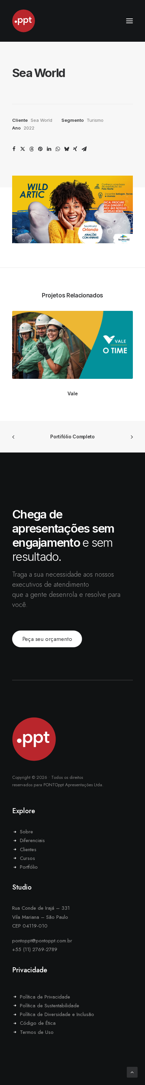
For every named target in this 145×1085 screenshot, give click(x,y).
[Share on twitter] (23, 149)
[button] (129, 21)
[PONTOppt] (72, 21)
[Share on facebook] (14, 149)
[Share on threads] (31, 149)
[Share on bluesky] (66, 149)
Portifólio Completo (72, 436)
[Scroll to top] (132, 1072)
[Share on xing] (75, 149)
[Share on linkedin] (49, 149)
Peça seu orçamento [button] (47, 639)
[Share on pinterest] (40, 149)
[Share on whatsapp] (58, 149)
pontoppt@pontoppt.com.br (42, 940)
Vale (72, 393)
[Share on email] (84, 149)
